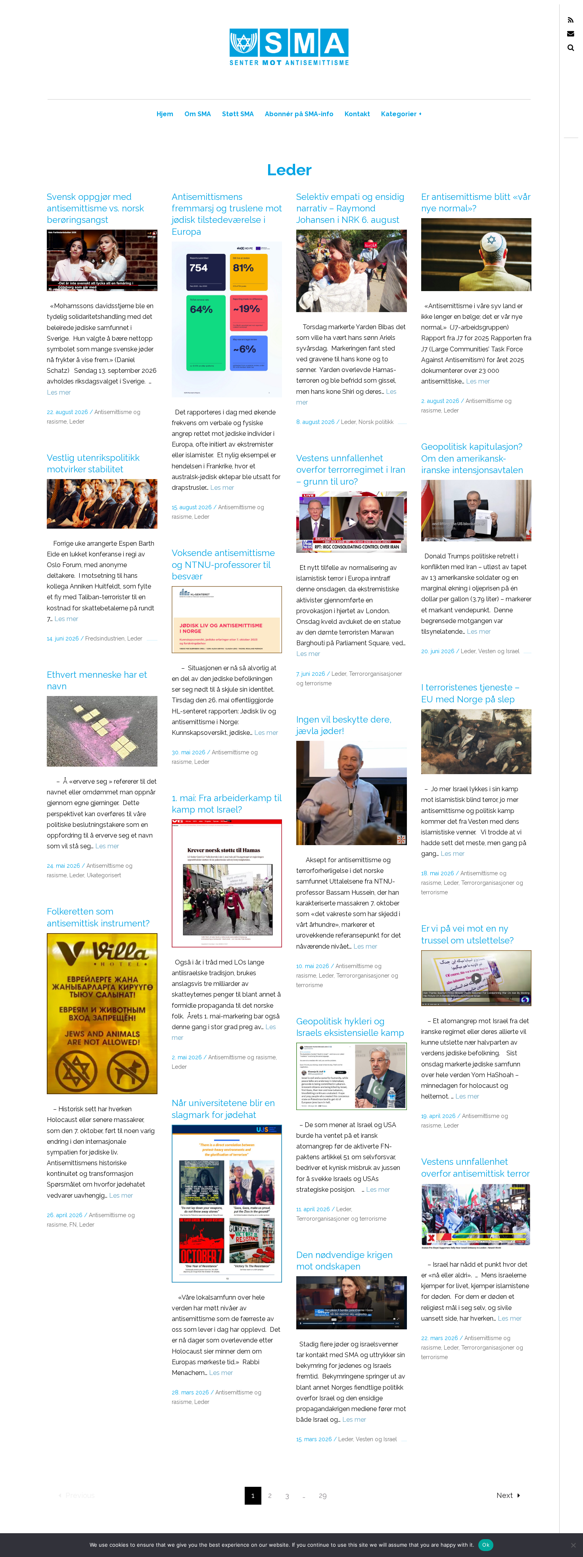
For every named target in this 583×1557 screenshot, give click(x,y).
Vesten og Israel (499, 651)
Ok (485, 1545)
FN (73, 1224)
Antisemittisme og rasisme (242, 1057)
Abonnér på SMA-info (299, 114)
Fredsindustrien (105, 638)
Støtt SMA (238, 114)
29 (323, 1495)
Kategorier (401, 114)
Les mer (59, 392)
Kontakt (357, 114)
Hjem (165, 114)
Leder (76, 421)
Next (505, 1495)
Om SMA (197, 114)
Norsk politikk (376, 422)
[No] (573, 1545)
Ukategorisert (104, 875)
